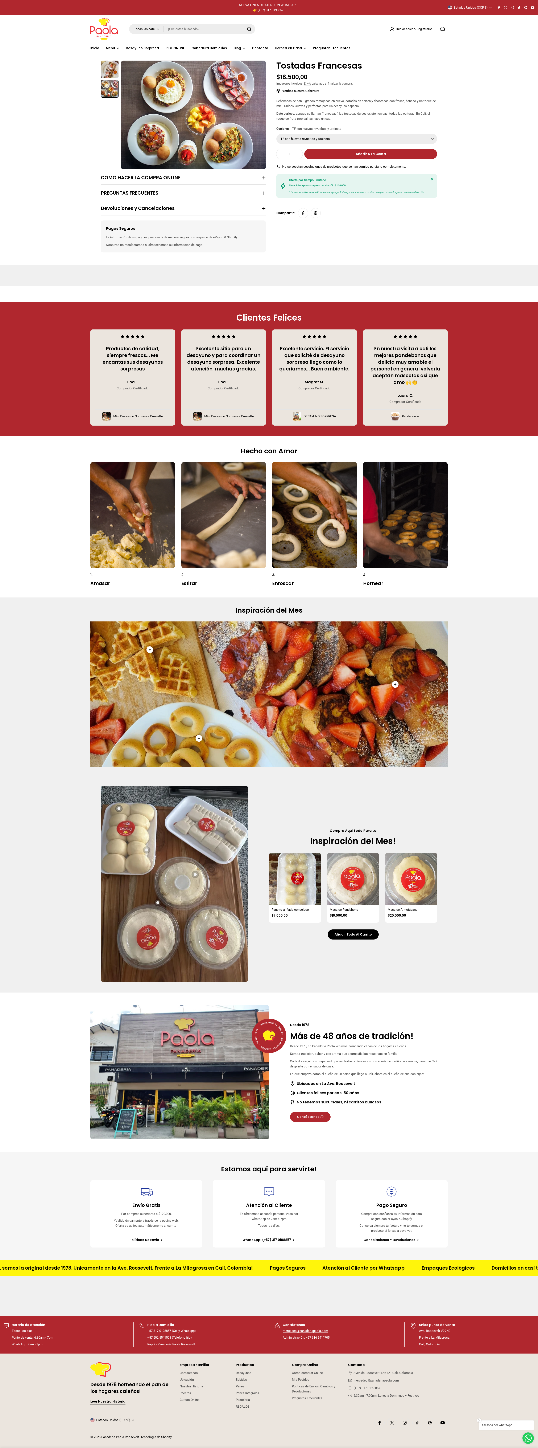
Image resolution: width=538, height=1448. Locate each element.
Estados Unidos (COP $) (471, 7)
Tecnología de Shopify (156, 1437)
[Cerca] (432, 179)
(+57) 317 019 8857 (366, 1388)
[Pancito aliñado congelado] (295, 879)
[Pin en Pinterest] (316, 213)
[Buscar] (249, 29)
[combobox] (192, 29)
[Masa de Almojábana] (411, 879)
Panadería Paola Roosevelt (120, 1437)
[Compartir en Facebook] (303, 213)
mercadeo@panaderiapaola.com (305, 1331)
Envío (307, 83)
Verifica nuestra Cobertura (300, 91)
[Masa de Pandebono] (353, 879)
